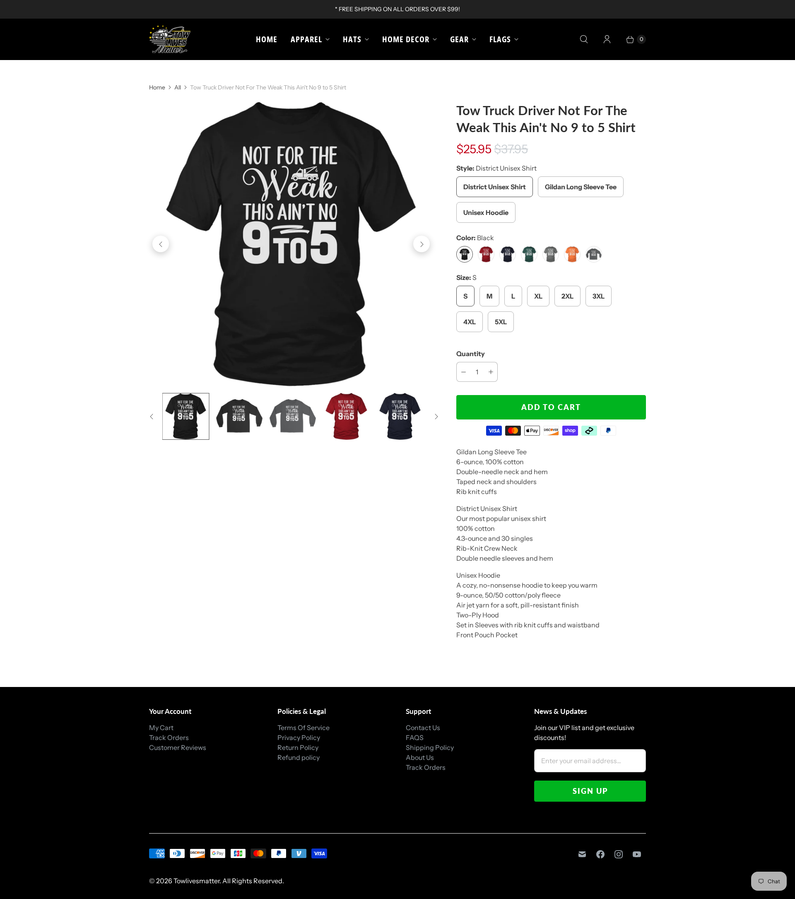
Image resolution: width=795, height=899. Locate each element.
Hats (352, 39)
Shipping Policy (430, 747)
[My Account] (607, 39)
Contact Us (423, 727)
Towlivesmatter (196, 881)
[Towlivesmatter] (169, 39)
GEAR (459, 39)
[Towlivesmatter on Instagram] (619, 854)
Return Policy (297, 747)
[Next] (421, 244)
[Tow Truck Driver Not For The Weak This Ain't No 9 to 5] (291, 244)
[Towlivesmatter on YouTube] (637, 854)
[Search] (583, 39)
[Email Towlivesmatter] (582, 854)
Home (266, 39)
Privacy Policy (298, 737)
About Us (420, 757)
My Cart (161, 727)
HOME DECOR (405, 39)
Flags (500, 39)
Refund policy (298, 757)
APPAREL (306, 39)
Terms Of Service (303, 727)
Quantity (470, 353)
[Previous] (160, 244)
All (177, 87)
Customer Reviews (177, 747)
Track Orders (169, 737)
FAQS (415, 737)
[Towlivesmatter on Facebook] (600, 854)
